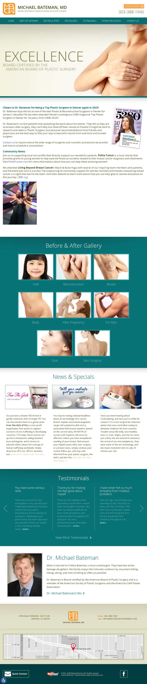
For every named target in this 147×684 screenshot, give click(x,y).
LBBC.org (23, 177)
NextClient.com (98, 675)
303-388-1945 (131, 12)
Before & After (51, 20)
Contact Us (133, 20)
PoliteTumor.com (18, 161)
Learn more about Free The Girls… (28, 454)
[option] (73, 508)
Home (11, 20)
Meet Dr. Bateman (29, 20)
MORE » (25, 529)
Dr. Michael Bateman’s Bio (64, 593)
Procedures (71, 20)
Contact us (9, 142)
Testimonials (89, 20)
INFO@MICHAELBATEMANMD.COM (120, 618)
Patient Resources (111, 20)
